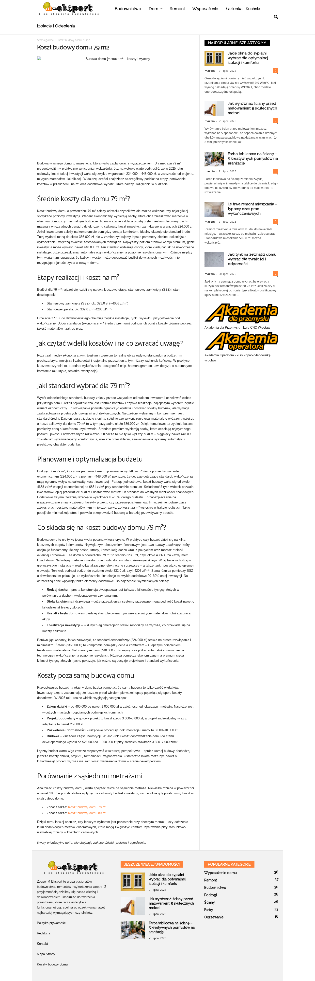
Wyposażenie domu (220, 873)
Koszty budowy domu (52, 964)
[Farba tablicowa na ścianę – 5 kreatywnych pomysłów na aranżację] (133, 930)
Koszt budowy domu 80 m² (87, 813)
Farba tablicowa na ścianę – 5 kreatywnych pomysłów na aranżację (253, 158)
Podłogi (210, 895)
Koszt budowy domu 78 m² (87, 807)
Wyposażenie (205, 8)
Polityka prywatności (51, 923)
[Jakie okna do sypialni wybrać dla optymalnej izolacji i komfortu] (133, 882)
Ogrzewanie (213, 917)
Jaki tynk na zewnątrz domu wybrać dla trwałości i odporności (252, 259)
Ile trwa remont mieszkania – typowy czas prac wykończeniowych (252, 209)
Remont (177, 8)
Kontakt (42, 943)
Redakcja (43, 933)
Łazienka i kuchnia (243, 8)
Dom (153, 8)
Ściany (209, 902)
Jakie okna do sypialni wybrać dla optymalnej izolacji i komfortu (248, 58)
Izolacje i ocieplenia (56, 25)
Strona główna (45, 40)
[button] (275, 17)
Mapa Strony (46, 954)
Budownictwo (128, 8)
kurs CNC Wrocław (256, 327)
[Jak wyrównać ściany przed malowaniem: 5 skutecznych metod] (133, 906)
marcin (210, 70)
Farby (208, 910)
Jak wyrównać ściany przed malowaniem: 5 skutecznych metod (252, 108)
